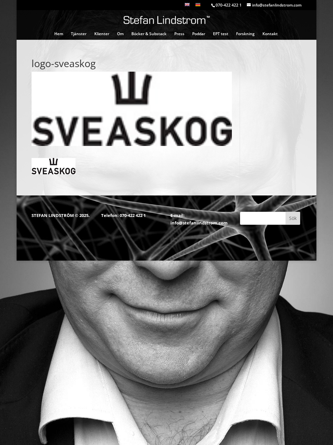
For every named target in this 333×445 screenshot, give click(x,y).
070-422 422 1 (133, 215)
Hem (58, 34)
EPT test (220, 34)
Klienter (101, 34)
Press (179, 34)
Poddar (198, 34)
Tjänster (79, 34)
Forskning (245, 34)
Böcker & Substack (148, 34)
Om (120, 34)
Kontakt (270, 34)
